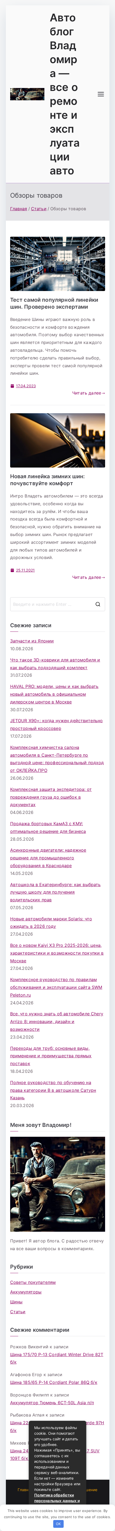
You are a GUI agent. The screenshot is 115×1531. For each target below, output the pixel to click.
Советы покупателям (33, 1282)
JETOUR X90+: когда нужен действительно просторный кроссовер (56, 724)
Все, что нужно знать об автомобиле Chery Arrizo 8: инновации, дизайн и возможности (56, 1021)
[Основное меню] (101, 94)
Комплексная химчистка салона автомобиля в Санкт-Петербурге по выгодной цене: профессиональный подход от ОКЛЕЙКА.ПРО (57, 759)
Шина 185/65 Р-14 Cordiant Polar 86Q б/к (53, 1382)
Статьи (18, 1311)
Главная (25, 1489)
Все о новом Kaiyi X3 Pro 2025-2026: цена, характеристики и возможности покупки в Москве (57, 953)
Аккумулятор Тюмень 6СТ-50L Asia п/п (52, 1402)
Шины (16, 1301)
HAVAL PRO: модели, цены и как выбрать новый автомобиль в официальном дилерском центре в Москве (54, 694)
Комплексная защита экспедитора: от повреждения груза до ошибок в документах (51, 797)
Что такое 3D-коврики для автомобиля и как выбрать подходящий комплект (55, 663)
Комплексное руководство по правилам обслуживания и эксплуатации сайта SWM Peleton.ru (56, 987)
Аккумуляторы (26, 1292)
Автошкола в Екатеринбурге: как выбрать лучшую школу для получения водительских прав (55, 892)
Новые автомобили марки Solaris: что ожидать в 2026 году (51, 922)
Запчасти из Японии (32, 641)
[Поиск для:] (57, 604)
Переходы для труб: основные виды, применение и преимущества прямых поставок (51, 1056)
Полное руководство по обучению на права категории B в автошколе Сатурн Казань (53, 1090)
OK (58, 1524)
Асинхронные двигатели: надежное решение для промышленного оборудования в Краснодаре (48, 857)
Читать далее (86, 393)
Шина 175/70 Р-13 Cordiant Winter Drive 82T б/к (56, 1358)
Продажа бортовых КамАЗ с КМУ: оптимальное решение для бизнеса (48, 827)
